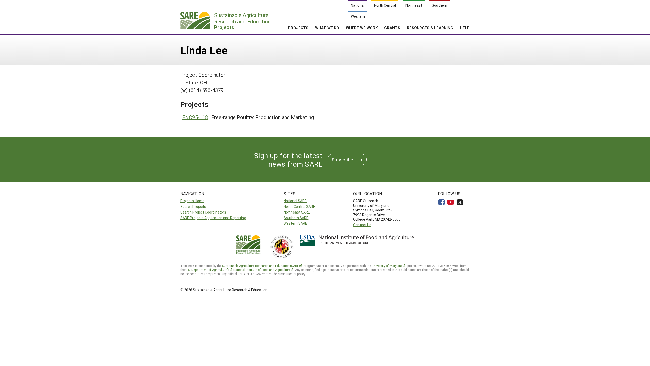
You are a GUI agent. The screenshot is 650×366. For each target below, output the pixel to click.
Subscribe (342, 160)
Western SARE (295, 223)
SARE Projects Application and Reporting (213, 217)
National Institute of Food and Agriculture (261, 270)
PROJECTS (298, 27)
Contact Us (362, 224)
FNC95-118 (195, 117)
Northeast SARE (297, 212)
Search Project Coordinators (203, 212)
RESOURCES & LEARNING (430, 27)
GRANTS (392, 27)
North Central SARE (299, 206)
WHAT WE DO (327, 27)
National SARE (295, 200)
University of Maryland (387, 266)
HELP (465, 27)
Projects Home (192, 200)
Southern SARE (296, 217)
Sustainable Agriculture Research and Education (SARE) (261, 266)
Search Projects (193, 206)
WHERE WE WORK (362, 27)
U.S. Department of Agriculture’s (207, 270)
